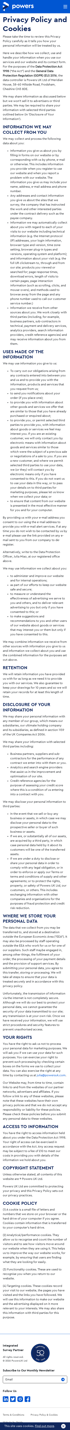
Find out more (44, 1426)
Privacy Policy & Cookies (44, 1415)
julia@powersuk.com (51, 1075)
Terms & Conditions (13, 1415)
